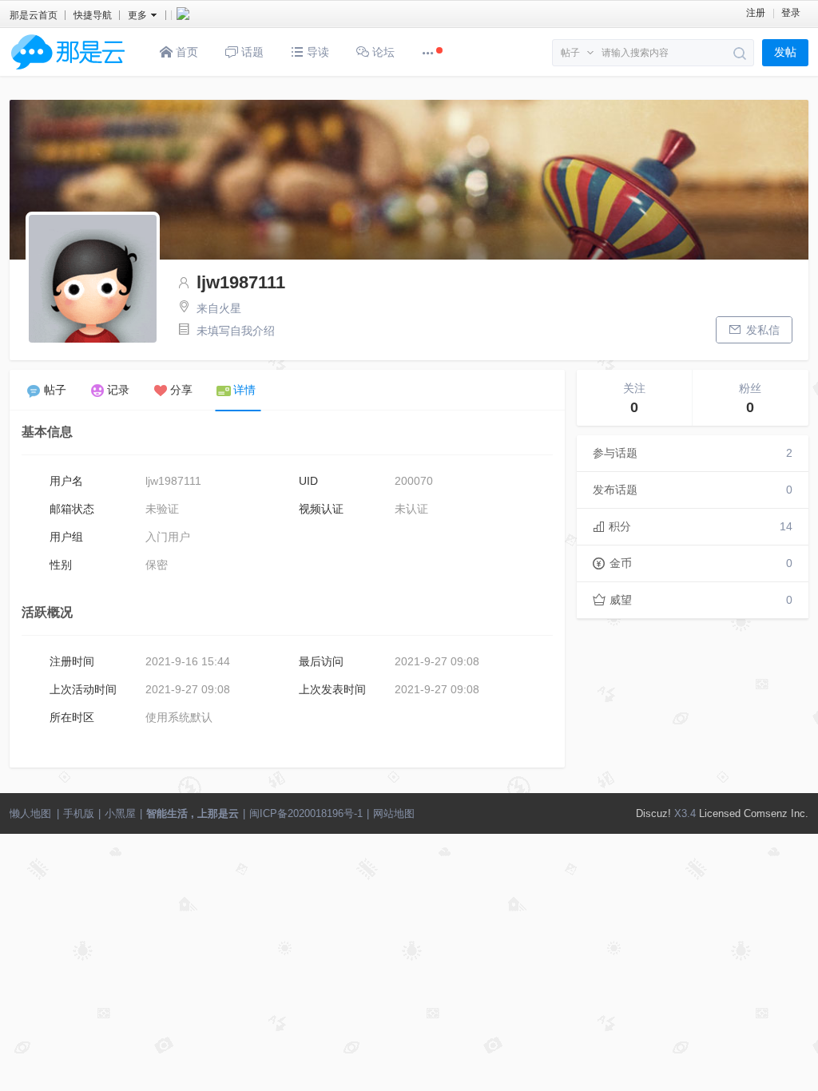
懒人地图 (30, 813)
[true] (740, 53)
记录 (118, 389)
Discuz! (653, 813)
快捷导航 (92, 15)
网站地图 (394, 813)
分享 (181, 389)
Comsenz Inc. (776, 813)
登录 (790, 12)
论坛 (382, 52)
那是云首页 (34, 15)
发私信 (763, 329)
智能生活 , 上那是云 (192, 813)
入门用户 (167, 536)
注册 (755, 12)
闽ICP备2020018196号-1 (306, 813)
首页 (185, 52)
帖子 (570, 52)
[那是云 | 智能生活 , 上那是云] (68, 72)
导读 (316, 52)
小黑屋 (120, 813)
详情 (244, 389)
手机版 (78, 813)
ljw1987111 (241, 282)
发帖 (785, 52)
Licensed (720, 813)
